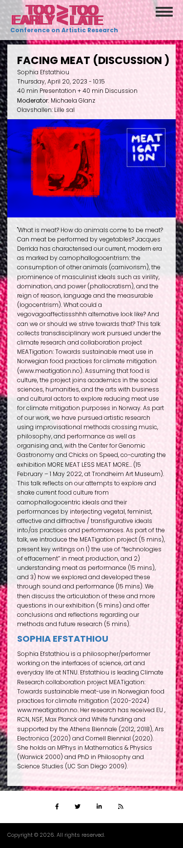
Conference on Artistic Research (62, 30)
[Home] (57, 14)
